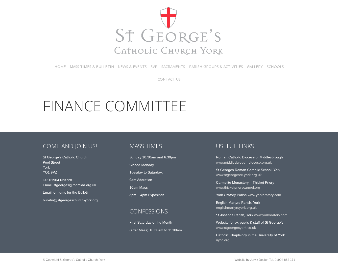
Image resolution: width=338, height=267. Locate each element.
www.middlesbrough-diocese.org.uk (244, 162)
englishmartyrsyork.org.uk (236, 207)
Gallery (255, 66)
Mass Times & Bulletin (92, 66)
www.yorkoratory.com (264, 195)
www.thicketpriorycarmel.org (238, 187)
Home (60, 66)
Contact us (169, 79)
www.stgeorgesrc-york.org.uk (239, 175)
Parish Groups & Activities (216, 66)
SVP (154, 66)
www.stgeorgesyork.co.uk (236, 228)
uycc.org (222, 240)
